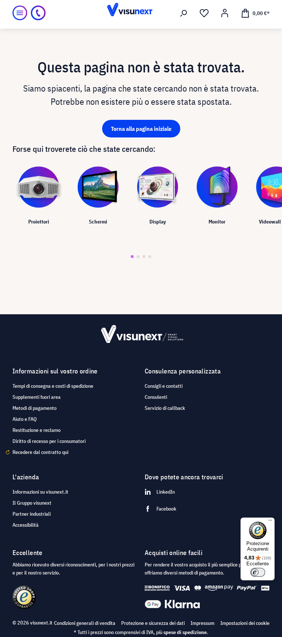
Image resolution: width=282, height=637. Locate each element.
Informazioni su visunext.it (40, 492)
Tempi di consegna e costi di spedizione (52, 386)
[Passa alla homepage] (141, 13)
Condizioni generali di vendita (84, 623)
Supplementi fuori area (36, 397)
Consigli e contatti (163, 386)
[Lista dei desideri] (204, 13)
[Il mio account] (224, 13)
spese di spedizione (185, 632)
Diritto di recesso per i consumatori (49, 441)
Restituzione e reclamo (36, 430)
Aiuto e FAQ (24, 419)
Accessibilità (25, 525)
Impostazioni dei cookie (245, 623)
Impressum (202, 623)
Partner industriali (31, 514)
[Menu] (19, 13)
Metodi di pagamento (34, 408)
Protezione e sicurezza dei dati (153, 623)
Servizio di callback (165, 408)
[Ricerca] (183, 13)
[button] (132, 256)
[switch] (257, 572)
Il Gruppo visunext (31, 503)
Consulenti (156, 397)
